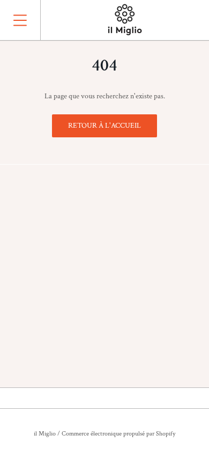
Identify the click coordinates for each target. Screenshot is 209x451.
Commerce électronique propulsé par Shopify (118, 434)
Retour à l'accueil (104, 125)
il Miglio (45, 434)
